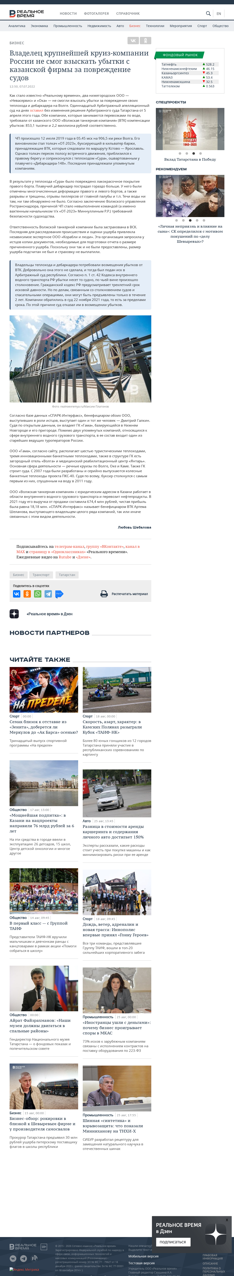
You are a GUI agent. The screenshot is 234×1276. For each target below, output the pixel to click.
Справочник (128, 13)
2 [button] (186, 153)
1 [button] (180, 153)
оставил (36, 110)
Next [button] (221, 129)
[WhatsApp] (37, 594)
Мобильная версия (143, 1256)
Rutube (65, 556)
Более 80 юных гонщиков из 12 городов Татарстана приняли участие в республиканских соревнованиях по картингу (117, 738)
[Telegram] (48, 594)
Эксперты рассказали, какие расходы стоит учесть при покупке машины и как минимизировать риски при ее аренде (117, 840)
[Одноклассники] (145, 40)
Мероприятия (181, 26)
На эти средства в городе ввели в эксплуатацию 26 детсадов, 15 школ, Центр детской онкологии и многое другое (42, 834)
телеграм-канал (69, 546)
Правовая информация (213, 1257)
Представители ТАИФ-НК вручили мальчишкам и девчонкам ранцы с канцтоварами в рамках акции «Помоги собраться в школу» (43, 936)
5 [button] (204, 220)
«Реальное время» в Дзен (49, 613)
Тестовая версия (141, 1263)
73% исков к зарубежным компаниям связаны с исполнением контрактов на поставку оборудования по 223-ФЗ (117, 1036)
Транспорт (41, 575)
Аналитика (16, 26)
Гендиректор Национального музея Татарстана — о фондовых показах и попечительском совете (40, 1034)
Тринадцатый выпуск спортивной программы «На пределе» (44, 733)
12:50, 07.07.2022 (22, 86)
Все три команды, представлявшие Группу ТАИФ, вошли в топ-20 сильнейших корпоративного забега (116, 938)
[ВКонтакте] (133, 40)
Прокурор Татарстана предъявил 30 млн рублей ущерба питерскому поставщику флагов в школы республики (43, 1132)
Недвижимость (99, 26)
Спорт (202, 26)
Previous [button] (159, 129)
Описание (210, 1263)
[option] (190, 129)
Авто (120, 26)
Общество (221, 26)
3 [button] (193, 153)
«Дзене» (83, 556)
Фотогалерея (96, 13)
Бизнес (135, 26)
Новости (68, 13)
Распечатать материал (130, 594)
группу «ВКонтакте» (105, 546)
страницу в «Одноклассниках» (57, 551)
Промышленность (67, 26)
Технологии (155, 26)
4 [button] (200, 153)
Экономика (39, 26)
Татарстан (67, 575)
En (219, 13)
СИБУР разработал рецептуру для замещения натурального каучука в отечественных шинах (113, 1134)
